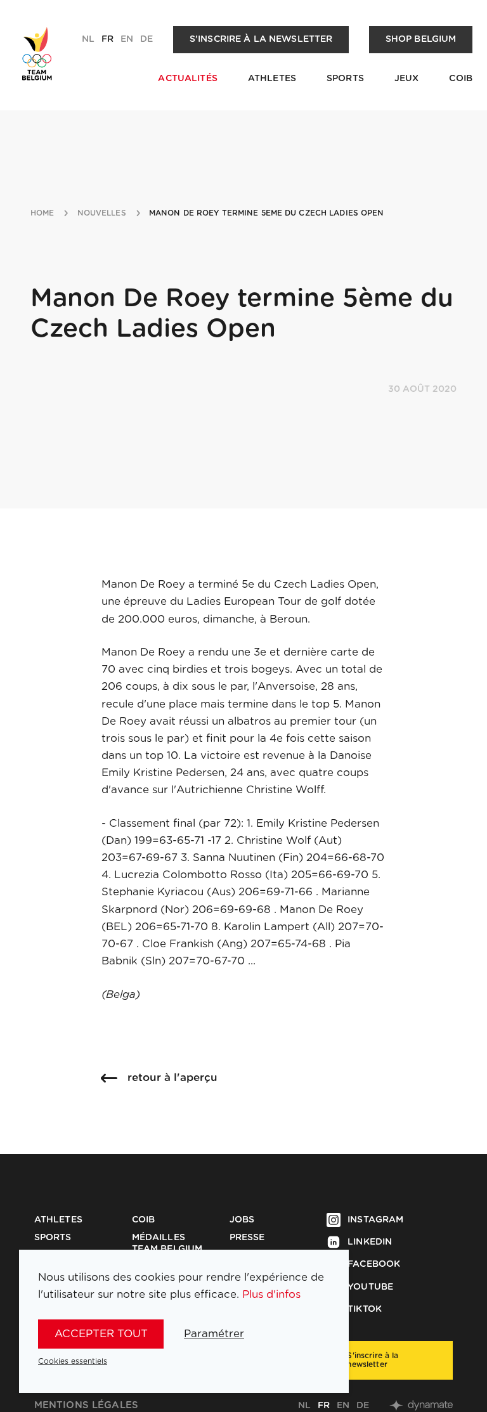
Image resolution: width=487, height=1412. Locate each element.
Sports (345, 78)
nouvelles (101, 213)
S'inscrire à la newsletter (261, 39)
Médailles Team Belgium (167, 1243)
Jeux (406, 78)
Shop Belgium (421, 39)
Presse (247, 1237)
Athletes (272, 78)
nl (88, 39)
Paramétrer (214, 1333)
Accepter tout (101, 1333)
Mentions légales (86, 1405)
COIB (460, 78)
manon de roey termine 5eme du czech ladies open (266, 213)
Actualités (187, 78)
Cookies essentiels (72, 1361)
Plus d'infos (271, 1294)
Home (42, 213)
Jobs (242, 1219)
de (146, 39)
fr (107, 39)
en (126, 39)
